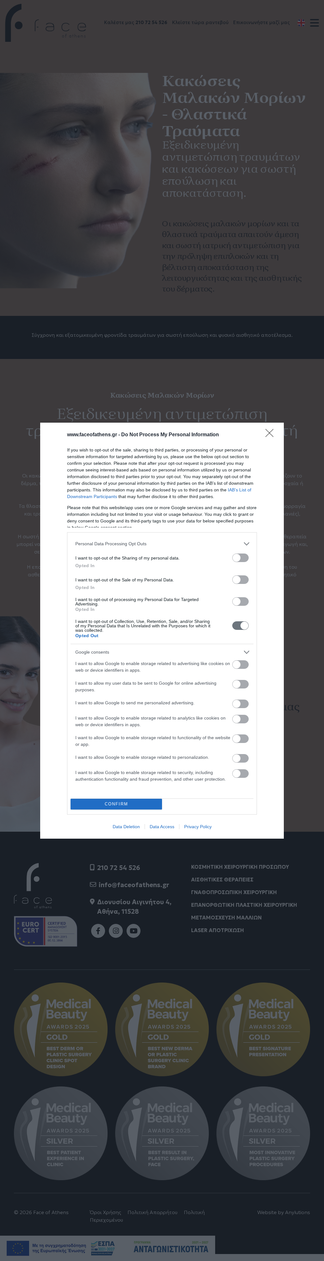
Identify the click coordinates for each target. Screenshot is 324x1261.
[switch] (240, 558)
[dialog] (162, 631)
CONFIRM (116, 804)
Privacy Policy (198, 826)
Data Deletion (126, 826)
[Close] (271, 435)
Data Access (162, 826)
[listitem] (162, 544)
